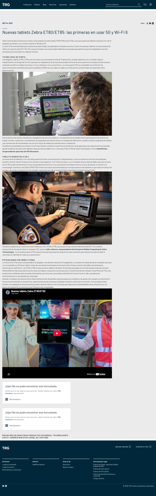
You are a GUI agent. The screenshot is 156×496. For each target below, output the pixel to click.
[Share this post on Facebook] (150, 23)
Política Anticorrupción (101, 469)
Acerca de (66, 464)
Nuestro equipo (68, 467)
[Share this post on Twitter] (147, 23)
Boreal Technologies (56, 435)
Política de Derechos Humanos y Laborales (104, 475)
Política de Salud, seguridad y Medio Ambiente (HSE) (105, 465)
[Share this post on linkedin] (153, 23)
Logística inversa (8, 467)
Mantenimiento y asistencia (11, 470)
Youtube (43, 437)
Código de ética (98, 478)
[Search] (139, 4)
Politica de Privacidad (100, 471)
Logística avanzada (9, 464)
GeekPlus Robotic (39, 464)
